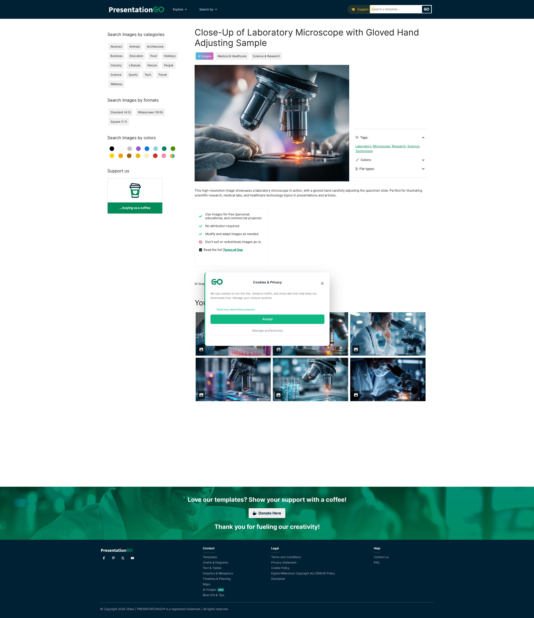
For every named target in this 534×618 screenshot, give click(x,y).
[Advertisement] (390, 94)
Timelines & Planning (217, 578)
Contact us (381, 557)
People (168, 65)
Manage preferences (267, 330)
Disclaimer (278, 578)
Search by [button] (206, 9)
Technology (364, 151)
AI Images (204, 56)
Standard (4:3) (121, 112)
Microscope (381, 146)
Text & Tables (212, 568)
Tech (148, 74)
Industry (116, 65)
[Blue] (147, 148)
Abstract (116, 46)
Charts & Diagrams (215, 562)
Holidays (170, 56)
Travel (162, 74)
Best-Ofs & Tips (213, 595)
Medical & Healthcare (232, 56)
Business (116, 56)
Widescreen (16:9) (150, 112)
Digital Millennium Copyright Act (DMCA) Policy (303, 573)
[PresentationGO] (136, 9)
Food (153, 56)
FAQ (376, 562)
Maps (206, 584)
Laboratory (363, 146)
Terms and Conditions (286, 557)
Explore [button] (178, 9)
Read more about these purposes (236, 309)
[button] (322, 283)
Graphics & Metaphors (218, 573)
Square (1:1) (119, 121)
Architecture (155, 46)
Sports (132, 74)
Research (399, 146)
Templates (210, 557)
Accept (267, 319)
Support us (364, 9)
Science (413, 146)
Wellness (116, 84)
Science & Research (266, 56)
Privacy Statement (283, 562)
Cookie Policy (280, 568)
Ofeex (130, 609)
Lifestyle (134, 65)
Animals (134, 46)
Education (136, 56)
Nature (152, 65)
